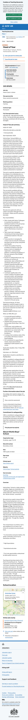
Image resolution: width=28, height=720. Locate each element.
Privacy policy (11, 693)
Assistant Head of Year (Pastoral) (13, 620)
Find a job (4, 655)
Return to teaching (7, 660)
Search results (10, 41)
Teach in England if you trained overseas (13, 663)
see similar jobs (13, 67)
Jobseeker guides (7, 658)
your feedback (19, 36)
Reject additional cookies (14, 18)
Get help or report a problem (10, 683)
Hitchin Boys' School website (11, 469)
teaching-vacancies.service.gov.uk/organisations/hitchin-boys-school (13, 476)
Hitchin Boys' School (10, 593)
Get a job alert (9, 631)
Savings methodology (8, 697)
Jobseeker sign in (7, 652)
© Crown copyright (14, 716)
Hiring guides (5, 675)
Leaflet (8, 614)
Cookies (4, 693)
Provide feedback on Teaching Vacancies (13, 686)
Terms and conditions (8, 695)
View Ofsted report (8, 463)
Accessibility (18, 695)
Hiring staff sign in (7, 672)
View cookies (14, 22)
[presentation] (14, 602)
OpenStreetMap (17, 614)
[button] (15, 602)
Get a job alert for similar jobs (13, 55)
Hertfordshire (9, 637)
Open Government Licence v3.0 (11, 704)
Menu (3, 34)
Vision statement (19, 697)
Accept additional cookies (14, 15)
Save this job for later (11, 59)
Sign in (3, 28)
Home (3, 41)
